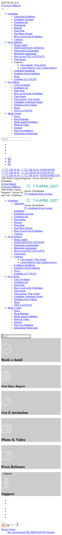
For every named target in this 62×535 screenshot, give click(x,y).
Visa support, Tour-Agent (33, 65)
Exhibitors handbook (24, 70)
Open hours (20, 59)
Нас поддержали (16, 532)
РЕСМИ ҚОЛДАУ (36, 532)
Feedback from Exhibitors (27, 73)
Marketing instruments (25, 53)
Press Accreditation (23, 130)
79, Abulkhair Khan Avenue (38, 194)
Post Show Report (23, 33)
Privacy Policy (8, 529)
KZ (9, 158)
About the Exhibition (24, 16)
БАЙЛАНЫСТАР (50, 175)
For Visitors (13, 82)
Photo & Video (21, 124)
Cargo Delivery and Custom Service (38, 67)
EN (9, 164)
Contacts (18, 39)
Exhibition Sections (24, 19)
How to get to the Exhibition (28, 36)
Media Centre (14, 113)
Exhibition (13, 13)
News (17, 76)
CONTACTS (47, 172)
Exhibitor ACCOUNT (25, 79)
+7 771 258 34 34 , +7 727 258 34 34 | (20, 172)
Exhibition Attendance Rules (28, 102)
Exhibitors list (21, 22)
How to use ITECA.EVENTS (29, 56)
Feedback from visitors (25, 105)
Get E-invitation (22, 85)
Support (18, 127)
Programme (20, 25)
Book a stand (20, 45)
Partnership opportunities (26, 50)
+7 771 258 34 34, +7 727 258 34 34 (19, 169)
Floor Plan (19, 30)
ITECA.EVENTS (23, 110)
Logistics (18, 256)
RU (9, 161)
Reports (18, 28)
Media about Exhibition (26, 122)
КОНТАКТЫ (47, 169)
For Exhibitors (15, 42)
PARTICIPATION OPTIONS (29, 48)
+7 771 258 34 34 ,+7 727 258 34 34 (19, 175)
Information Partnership (26, 133)
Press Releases (21, 119)
